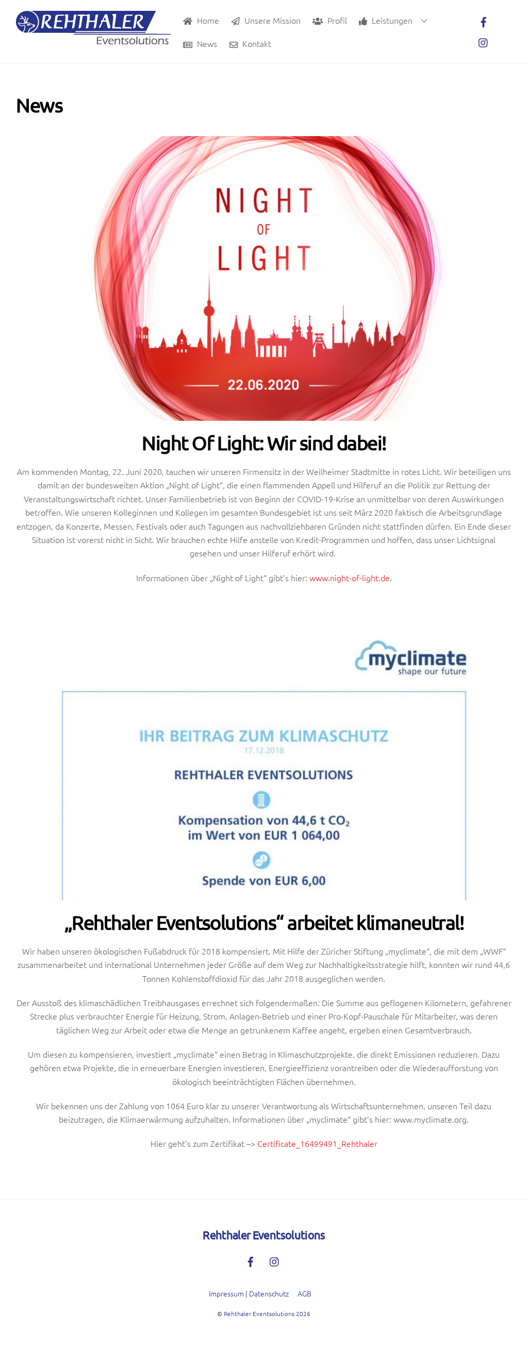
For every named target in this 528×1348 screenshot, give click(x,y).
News (206, 43)
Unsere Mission (271, 20)
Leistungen (391, 20)
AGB (304, 1293)
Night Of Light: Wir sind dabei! (264, 442)
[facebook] (483, 20)
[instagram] (483, 40)
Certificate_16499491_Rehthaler (317, 1143)
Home (207, 20)
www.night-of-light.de (349, 577)
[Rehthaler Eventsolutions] (93, 38)
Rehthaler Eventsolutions (259, 1313)
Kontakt (255, 43)
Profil (336, 20)
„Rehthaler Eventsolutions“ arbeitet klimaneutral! (264, 922)
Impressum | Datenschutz (249, 1293)
